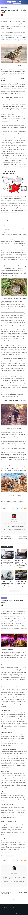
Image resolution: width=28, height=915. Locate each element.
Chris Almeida (6, 911)
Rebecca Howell (14, 872)
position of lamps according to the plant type (11, 809)
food (15, 501)
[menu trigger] (3, 2)
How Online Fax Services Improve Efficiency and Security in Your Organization (21, 563)
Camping (9, 501)
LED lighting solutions (18, 623)
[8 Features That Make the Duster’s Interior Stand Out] (21, 575)
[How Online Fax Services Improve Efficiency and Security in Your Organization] (21, 554)
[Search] (25, 2)
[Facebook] (13, 508)
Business (4, 557)
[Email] (25, 508)
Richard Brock (6, 14)
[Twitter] (17, 508)
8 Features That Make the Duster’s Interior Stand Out (20, 583)
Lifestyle (4, 7)
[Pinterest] (21, 508)
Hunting (21, 501)
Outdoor (5, 503)
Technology (19, 557)
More (4, 578)
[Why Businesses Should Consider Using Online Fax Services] (7, 554)
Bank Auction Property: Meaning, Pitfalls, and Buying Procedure (7, 583)
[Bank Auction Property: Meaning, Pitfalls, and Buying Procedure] (7, 575)
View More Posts (14, 521)
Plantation (10, 855)
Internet (4, 902)
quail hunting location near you (14, 212)
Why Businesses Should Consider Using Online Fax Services (7, 562)
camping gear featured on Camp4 (18, 40)
